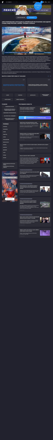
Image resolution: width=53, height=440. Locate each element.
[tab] (21, 17)
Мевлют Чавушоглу (20, 99)
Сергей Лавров (7, 99)
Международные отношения (45, 95)
